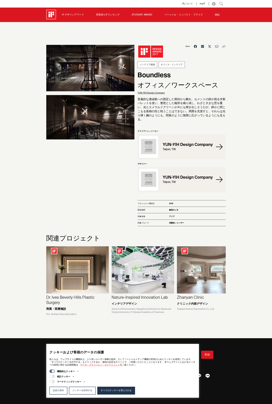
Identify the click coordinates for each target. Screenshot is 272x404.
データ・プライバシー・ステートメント (100, 365)
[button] (213, 4)
